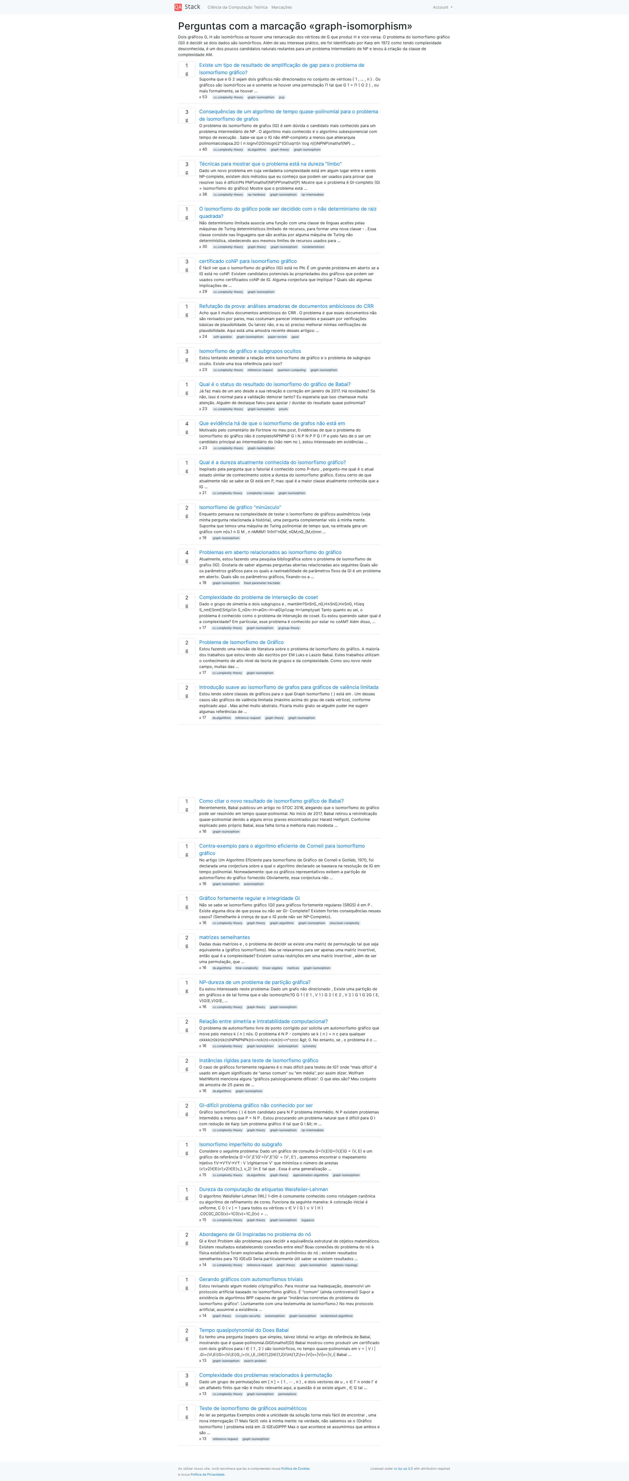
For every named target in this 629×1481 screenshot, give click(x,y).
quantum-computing (292, 370)
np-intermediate (312, 194)
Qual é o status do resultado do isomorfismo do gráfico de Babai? (275, 384)
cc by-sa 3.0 (403, 1468)
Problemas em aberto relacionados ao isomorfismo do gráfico (270, 552)
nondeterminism (313, 247)
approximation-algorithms (310, 1175)
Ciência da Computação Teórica (238, 7)
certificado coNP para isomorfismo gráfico (248, 261)
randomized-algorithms (337, 1316)
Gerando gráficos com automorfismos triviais (251, 1279)
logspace (307, 1220)
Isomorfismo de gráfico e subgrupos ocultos (250, 351)
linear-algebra (272, 968)
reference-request (260, 370)
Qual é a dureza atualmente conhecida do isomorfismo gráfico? (272, 462)
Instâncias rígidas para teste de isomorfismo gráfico (258, 1060)
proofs (283, 409)
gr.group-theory (289, 628)
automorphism (253, 884)
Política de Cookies (295, 1468)
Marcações (282, 7)
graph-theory (280, 149)
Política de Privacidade (207, 1474)
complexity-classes (260, 493)
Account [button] (441, 7)
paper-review (277, 337)
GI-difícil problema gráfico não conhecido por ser (256, 1105)
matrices (293, 968)
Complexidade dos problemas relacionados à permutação (265, 1375)
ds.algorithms (257, 149)
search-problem (255, 1361)
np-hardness (256, 194)
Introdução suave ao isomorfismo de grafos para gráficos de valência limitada (288, 687)
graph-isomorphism (261, 97)
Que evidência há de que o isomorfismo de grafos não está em (272, 423)
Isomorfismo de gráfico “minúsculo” (240, 507)
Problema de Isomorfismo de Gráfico (241, 642)
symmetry (309, 1046)
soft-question (223, 337)
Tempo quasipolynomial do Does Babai (244, 1330)
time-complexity (247, 968)
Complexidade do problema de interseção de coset (258, 597)
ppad (295, 337)
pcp (281, 97)
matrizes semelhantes (224, 937)
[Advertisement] (279, 762)
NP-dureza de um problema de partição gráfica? (255, 982)
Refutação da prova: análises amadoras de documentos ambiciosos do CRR (286, 306)
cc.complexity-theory (228, 97)
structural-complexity (344, 923)
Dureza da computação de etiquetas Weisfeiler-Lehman (263, 1189)
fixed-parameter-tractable (262, 583)
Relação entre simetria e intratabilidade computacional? (263, 1021)
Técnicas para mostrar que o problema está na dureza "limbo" (270, 164)
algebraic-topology (344, 1265)
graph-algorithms (282, 923)
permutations (287, 1394)
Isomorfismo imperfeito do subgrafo (240, 1144)
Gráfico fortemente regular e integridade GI (249, 898)
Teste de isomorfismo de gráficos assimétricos (253, 1408)
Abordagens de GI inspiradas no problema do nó (255, 1234)
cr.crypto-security (248, 1316)
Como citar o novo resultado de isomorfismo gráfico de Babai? (271, 801)
